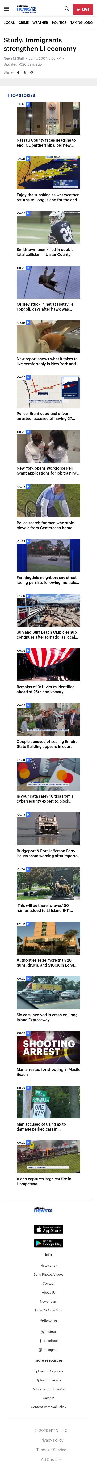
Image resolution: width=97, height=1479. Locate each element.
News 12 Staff (14, 58)
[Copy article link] (31, 72)
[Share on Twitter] (25, 72)
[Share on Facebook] (18, 72)
